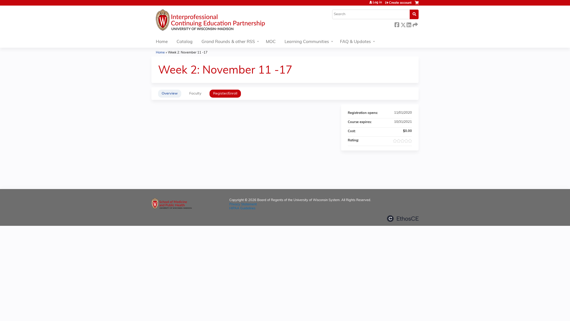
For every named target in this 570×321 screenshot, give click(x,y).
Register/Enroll (225, 93)
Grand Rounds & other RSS (228, 42)
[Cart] (417, 4)
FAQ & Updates (355, 42)
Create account (400, 3)
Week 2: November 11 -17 (188, 52)
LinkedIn (409, 24)
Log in (377, 2)
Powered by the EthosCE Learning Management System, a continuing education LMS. (403, 218)
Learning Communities (307, 42)
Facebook (397, 24)
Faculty (195, 93)
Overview (170, 93)
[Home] (223, 21)
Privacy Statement (243, 204)
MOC (271, 42)
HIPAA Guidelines (242, 208)
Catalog (185, 42)
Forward (415, 24)
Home (162, 42)
